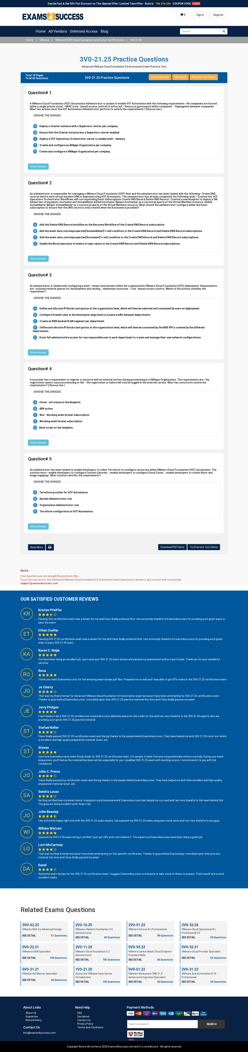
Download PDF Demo (172, 547)
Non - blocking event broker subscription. (65, 414)
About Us (31, 1012)
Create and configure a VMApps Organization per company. (75, 151)
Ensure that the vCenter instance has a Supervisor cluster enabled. (79, 132)
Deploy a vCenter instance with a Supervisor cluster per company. (78, 126)
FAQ (79, 1012)
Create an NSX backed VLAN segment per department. (72, 321)
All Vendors (57, 31)
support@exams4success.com (39, 583)
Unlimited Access (84, 31)
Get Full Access (160, 77)
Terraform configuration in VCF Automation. (66, 511)
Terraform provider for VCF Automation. (63, 492)
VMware (44, 40)
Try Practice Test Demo (204, 547)
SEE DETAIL (29, 935)
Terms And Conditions (90, 1027)
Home (41, 31)
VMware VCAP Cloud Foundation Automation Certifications (89, 40)
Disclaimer (83, 1016)
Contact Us (84, 1020)
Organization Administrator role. (60, 505)
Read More (36, 547)
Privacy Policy (85, 1023)
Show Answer (38, 166)
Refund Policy (34, 1020)
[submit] (223, 31)
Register (218, 14)
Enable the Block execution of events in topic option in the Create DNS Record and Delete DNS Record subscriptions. (110, 243)
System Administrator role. (55, 498)
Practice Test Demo (204, 77)
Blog (104, 31)
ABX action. (46, 408)
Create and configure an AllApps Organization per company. (76, 145)
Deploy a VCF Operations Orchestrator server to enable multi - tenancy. (82, 138)
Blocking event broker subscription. (61, 421)
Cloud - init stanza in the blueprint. (60, 402)
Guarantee (32, 1016)
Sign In (200, 14)
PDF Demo (180, 77)
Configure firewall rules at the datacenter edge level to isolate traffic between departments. (95, 314)
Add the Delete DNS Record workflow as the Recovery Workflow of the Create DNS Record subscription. (102, 224)
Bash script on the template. (56, 427)
